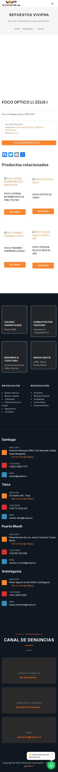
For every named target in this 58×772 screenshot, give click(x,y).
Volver (40, 29)
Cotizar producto (27, 143)
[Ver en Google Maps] (22, 457)
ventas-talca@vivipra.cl (20, 518)
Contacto (9, 412)
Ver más (14, 212)
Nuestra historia (42, 396)
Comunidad (39, 402)
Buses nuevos (12, 393)
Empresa (38, 393)
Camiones (10, 399)
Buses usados (12, 396)
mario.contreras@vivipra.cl (22, 604)
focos (16, 133)
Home (17, 29)
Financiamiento (41, 405)
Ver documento (28, 677)
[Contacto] (51, 765)
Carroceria (21, 127)
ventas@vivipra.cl (18, 476)
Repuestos (28, 29)
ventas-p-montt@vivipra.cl (22, 563)
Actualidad (39, 399)
